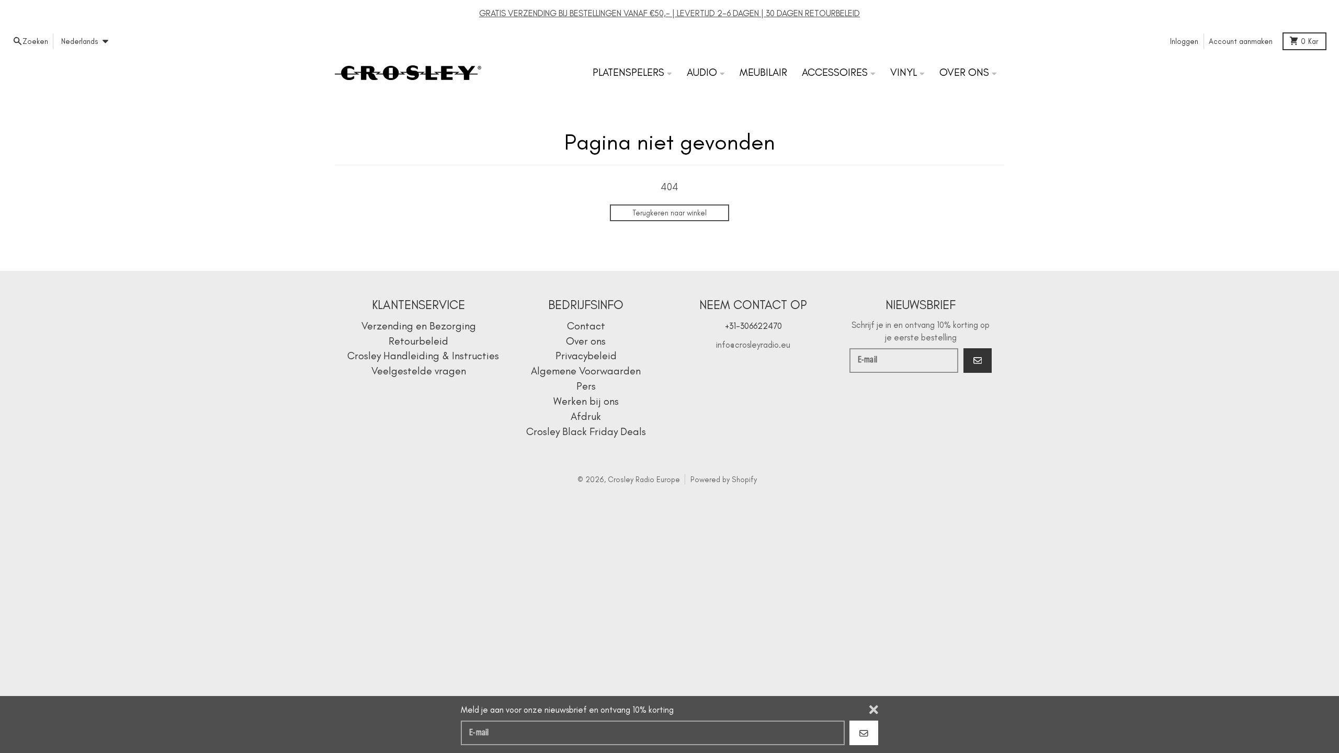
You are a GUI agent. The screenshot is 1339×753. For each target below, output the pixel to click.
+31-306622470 (753, 326)
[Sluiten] (873, 709)
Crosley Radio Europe (644, 479)
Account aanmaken (1241, 41)
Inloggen (1184, 41)
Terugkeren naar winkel (669, 213)
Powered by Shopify (723, 479)
